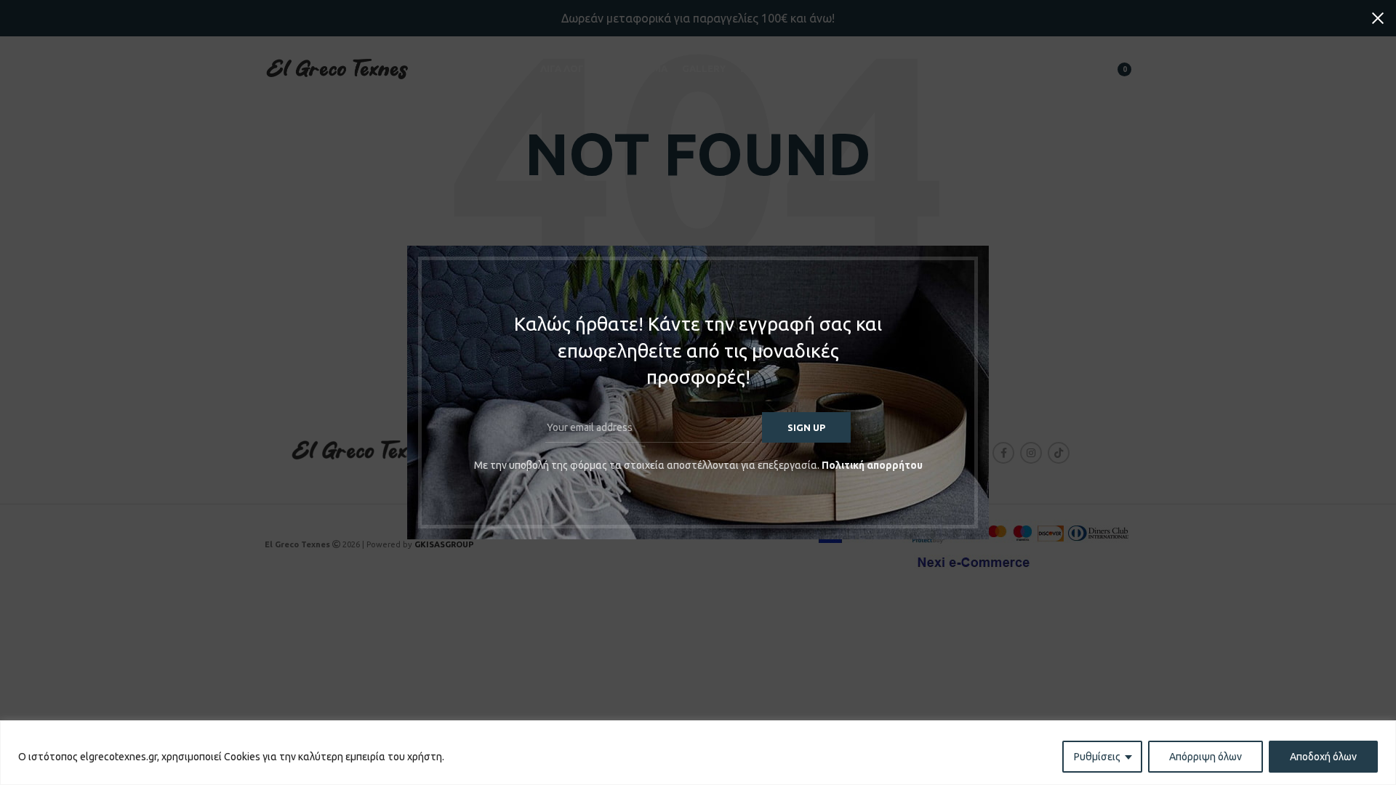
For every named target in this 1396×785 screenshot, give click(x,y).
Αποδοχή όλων (1323, 756)
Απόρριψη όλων (1205, 756)
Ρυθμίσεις (1097, 756)
